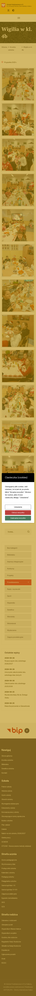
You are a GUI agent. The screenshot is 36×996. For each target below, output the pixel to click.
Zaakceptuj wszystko (18, 518)
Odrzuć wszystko (18, 513)
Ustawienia (18, 507)
